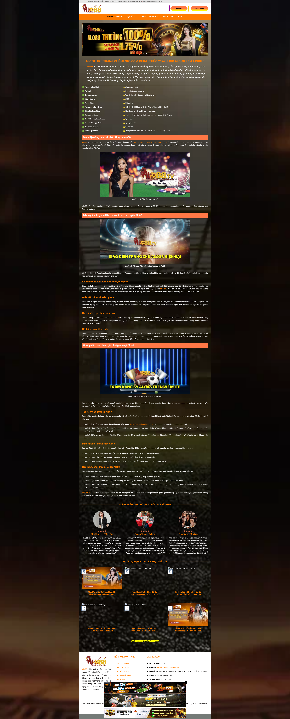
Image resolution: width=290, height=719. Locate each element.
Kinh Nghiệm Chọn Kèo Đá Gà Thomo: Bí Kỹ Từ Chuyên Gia (188, 593)
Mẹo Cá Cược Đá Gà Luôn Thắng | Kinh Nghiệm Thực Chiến (102, 629)
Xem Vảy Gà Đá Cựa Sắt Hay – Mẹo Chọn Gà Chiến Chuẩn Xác (145, 629)
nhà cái (163, 289)
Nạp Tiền (131, 17)
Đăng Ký (120, 17)
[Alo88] (93, 8)
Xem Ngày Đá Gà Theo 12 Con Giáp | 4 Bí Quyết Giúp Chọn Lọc (145, 593)
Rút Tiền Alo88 (123, 671)
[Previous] (87, 39)
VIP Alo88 (121, 679)
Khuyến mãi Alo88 (124, 675)
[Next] (203, 39)
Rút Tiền (142, 17)
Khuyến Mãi (154, 17)
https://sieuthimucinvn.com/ (141, 424)
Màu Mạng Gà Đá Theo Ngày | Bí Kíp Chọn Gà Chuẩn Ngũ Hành (102, 593)
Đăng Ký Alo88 (123, 663)
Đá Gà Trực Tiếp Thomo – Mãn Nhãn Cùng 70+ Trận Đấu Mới (188, 629)
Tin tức (179, 17)
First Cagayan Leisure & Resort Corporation (150, 142)
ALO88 (110, 17)
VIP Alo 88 (168, 17)
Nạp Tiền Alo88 (123, 667)
